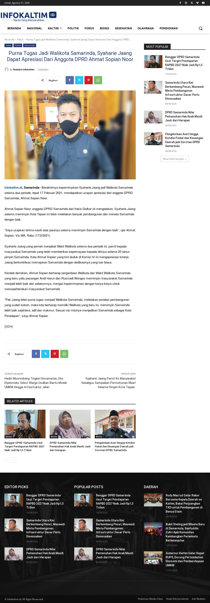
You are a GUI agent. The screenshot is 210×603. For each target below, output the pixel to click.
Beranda (9, 39)
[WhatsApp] (98, 80)
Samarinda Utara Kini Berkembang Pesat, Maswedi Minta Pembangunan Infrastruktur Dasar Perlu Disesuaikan (184, 90)
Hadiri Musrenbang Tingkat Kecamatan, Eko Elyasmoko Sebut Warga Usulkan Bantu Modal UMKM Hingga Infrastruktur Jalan (36, 383)
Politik (18, 45)
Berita (9, 436)
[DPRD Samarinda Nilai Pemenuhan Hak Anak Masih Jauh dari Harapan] (70, 424)
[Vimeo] (197, 3)
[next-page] (13, 460)
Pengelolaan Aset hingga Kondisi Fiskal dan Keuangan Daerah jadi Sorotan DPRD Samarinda (115, 446)
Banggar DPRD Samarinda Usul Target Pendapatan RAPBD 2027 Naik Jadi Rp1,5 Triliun (24, 446)
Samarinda (29, 45)
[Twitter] (191, 3)
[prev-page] (7, 460)
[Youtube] (203, 3)
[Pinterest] (88, 80)
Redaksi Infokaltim (23, 69)
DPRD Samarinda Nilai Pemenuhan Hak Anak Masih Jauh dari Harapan (70, 446)
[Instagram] (186, 3)
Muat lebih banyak (173, 159)
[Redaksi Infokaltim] (7, 69)
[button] (200, 28)
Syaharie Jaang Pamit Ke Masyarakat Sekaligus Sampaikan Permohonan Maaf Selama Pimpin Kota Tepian (108, 383)
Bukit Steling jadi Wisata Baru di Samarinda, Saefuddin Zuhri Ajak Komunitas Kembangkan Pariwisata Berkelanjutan (185, 532)
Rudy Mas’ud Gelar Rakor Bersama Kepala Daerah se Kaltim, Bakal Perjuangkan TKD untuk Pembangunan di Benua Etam (184, 503)
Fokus (20, 39)
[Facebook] (180, 3)
